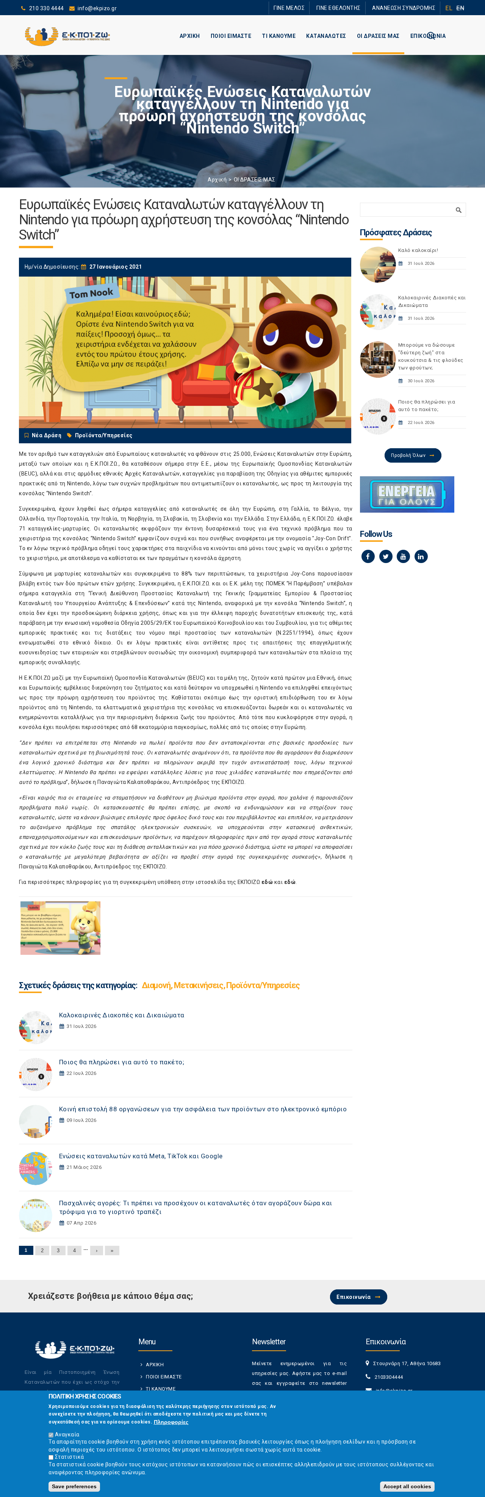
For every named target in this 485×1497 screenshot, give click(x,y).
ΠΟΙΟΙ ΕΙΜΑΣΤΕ (231, 36)
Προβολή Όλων (408, 455)
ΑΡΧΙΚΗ (190, 36)
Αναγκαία (67, 1434)
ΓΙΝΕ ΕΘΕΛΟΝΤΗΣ (352, 8)
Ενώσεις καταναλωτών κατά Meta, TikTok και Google (141, 1156)
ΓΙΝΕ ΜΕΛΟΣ (310, 8)
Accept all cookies (407, 1486)
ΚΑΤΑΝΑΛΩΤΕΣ (326, 36)
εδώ (267, 882)
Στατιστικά (69, 1457)
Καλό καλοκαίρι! (418, 250)
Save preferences (74, 1486)
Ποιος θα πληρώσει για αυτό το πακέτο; (122, 1062)
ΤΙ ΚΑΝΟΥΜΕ (279, 36)
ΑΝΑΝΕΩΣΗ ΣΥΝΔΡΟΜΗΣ (408, 8)
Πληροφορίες (171, 1422)
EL (448, 8)
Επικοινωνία (353, 1297)
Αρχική (217, 180)
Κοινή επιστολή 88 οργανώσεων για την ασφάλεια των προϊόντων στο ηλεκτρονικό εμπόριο (203, 1109)
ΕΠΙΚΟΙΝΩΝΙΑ (428, 36)
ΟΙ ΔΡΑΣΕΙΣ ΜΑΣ (378, 36)
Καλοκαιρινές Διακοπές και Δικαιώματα (122, 1015)
